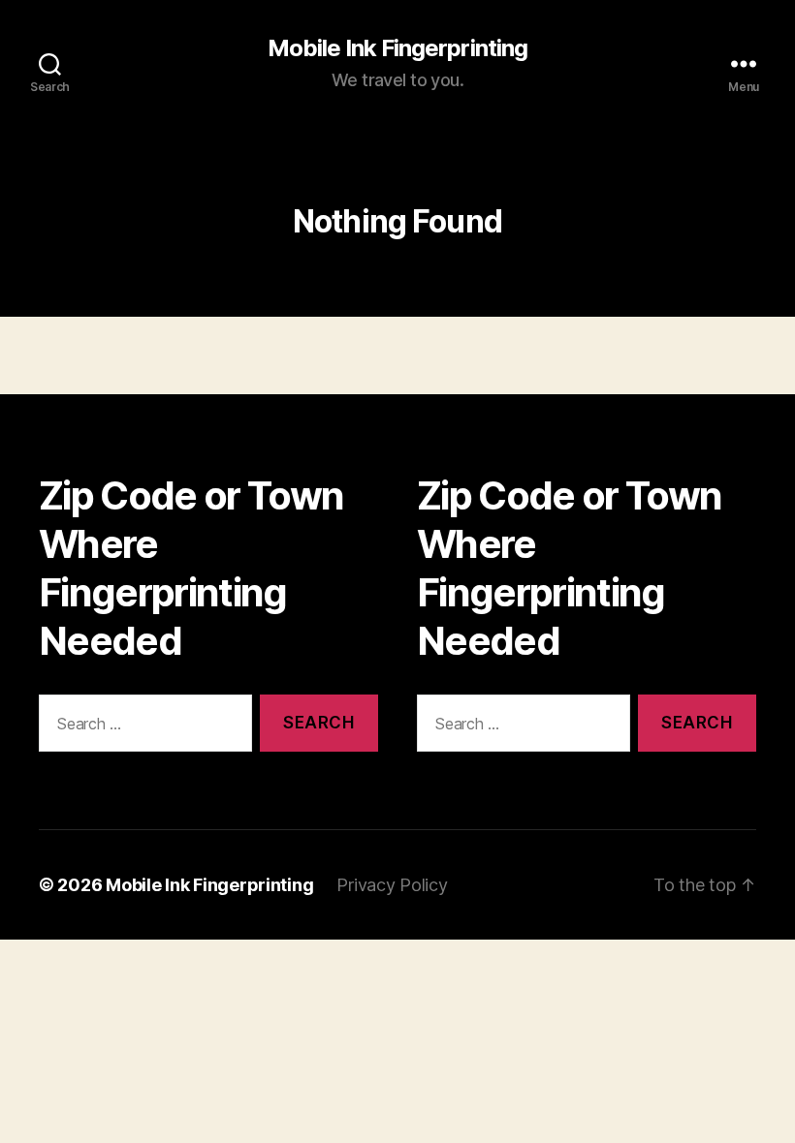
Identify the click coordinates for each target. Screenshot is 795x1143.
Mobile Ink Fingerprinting (397, 48)
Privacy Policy (391, 885)
